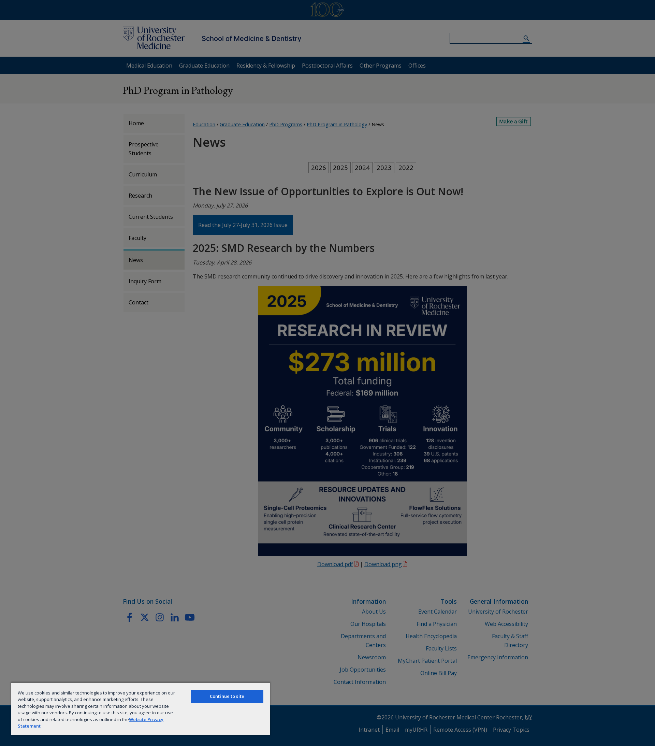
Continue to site (227, 696)
